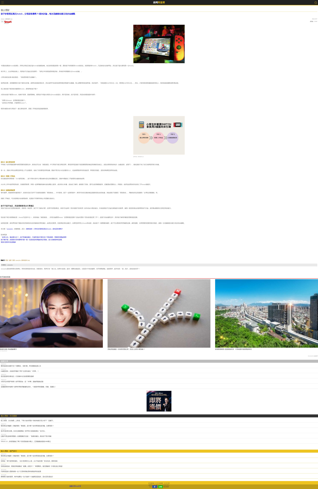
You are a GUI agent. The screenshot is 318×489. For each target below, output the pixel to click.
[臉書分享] (155, 486)
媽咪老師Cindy (25, 260)
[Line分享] (161, 486)
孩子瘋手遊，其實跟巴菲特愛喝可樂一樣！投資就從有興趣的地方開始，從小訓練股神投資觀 (31, 239)
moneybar (6, 23)
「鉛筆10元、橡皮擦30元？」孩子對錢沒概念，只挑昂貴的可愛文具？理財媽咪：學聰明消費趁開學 (33, 237)
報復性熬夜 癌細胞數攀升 (8, 349)
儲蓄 (10, 260)
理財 (7, 260)
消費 (13, 260)
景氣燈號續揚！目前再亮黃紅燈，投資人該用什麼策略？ (126, 349)
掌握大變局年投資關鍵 (8, 242)
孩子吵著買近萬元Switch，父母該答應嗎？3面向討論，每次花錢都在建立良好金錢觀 (38, 14)
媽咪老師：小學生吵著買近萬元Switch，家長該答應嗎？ (44, 229)
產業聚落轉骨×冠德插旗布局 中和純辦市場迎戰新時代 (233, 349)
